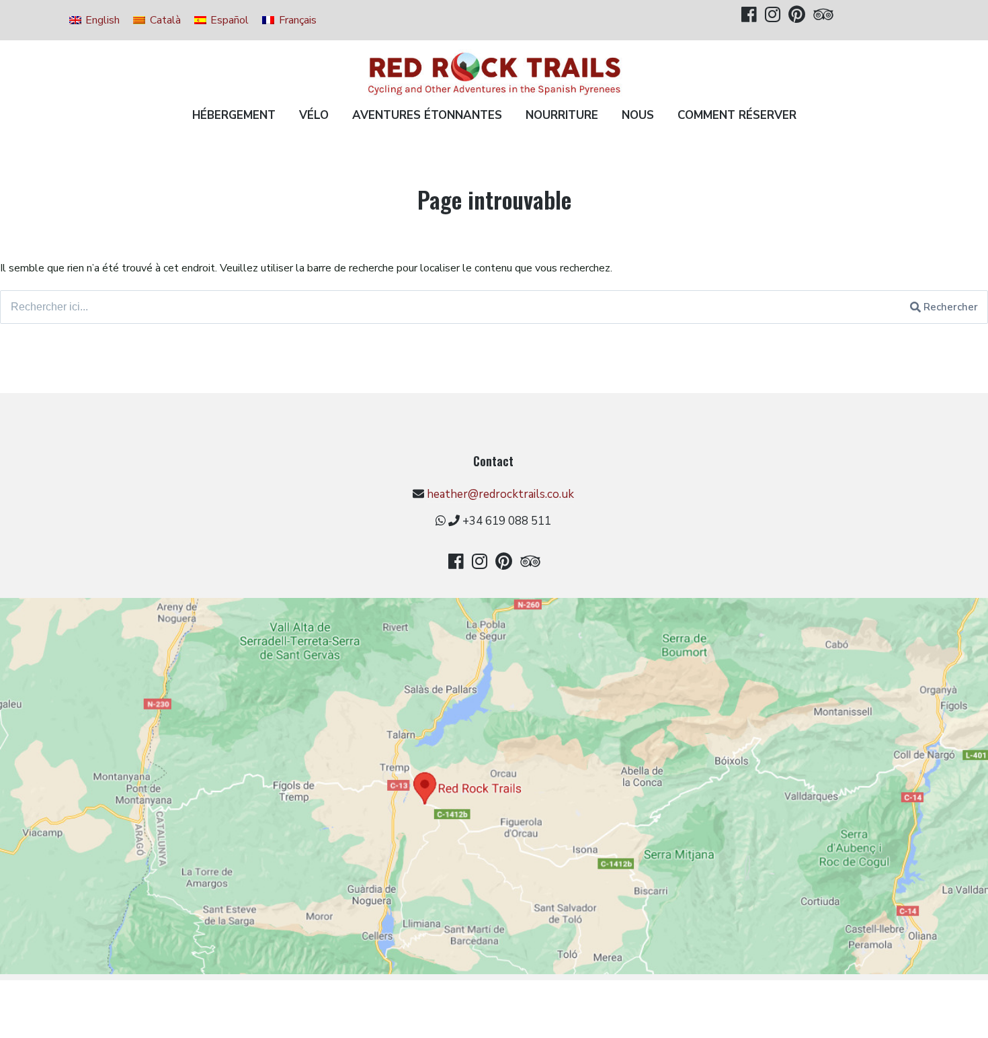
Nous (638, 115)
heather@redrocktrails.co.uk (500, 494)
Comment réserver (736, 115)
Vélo (314, 115)
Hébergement (234, 115)
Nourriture (562, 115)
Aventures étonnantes (427, 115)
